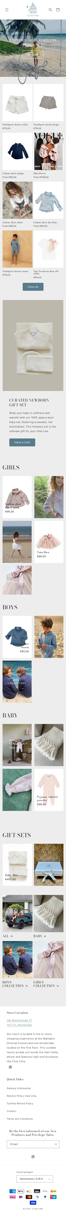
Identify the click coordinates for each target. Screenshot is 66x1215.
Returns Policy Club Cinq (21, 1095)
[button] (6, 9)
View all (33, 286)
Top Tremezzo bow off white (46, 272)
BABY (38, 936)
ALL (6, 936)
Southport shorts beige (46, 124)
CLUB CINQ (37, 1209)
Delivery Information (19, 1088)
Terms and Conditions (20, 1118)
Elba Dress (40, 173)
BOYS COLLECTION (13, 984)
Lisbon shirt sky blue (45, 222)
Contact (11, 1111)
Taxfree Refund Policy (20, 1103)
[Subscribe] (55, 1144)
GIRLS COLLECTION (44, 984)
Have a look (22, 442)
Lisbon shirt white (13, 222)
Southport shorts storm (15, 271)
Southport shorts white (15, 124)
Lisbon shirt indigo (13, 173)
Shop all (33, 54)
